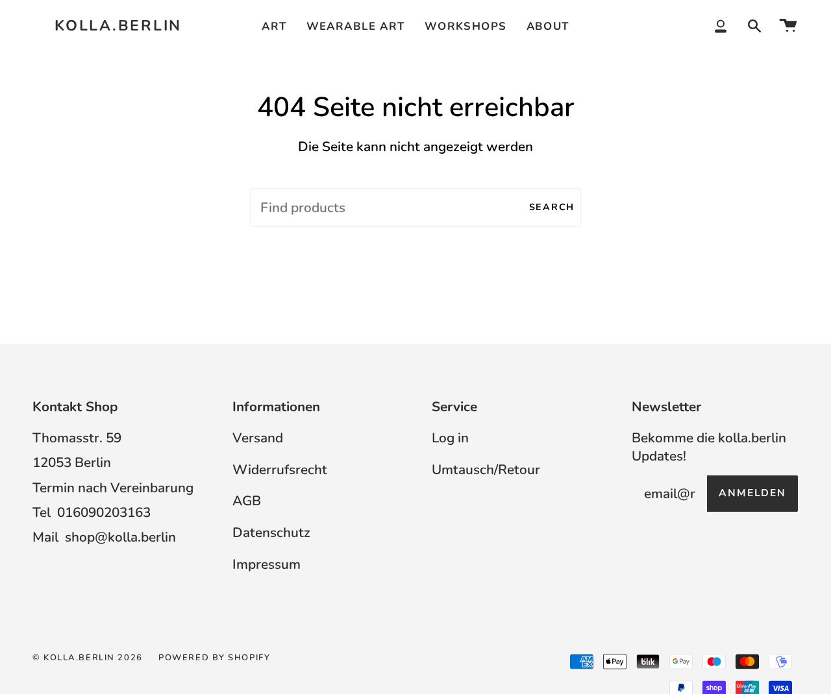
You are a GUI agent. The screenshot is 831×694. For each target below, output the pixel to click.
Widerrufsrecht (279, 470)
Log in (450, 438)
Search (552, 207)
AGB (246, 501)
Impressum (266, 564)
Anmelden (752, 493)
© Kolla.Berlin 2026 (87, 658)
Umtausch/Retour (486, 470)
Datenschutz (271, 532)
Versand (257, 438)
